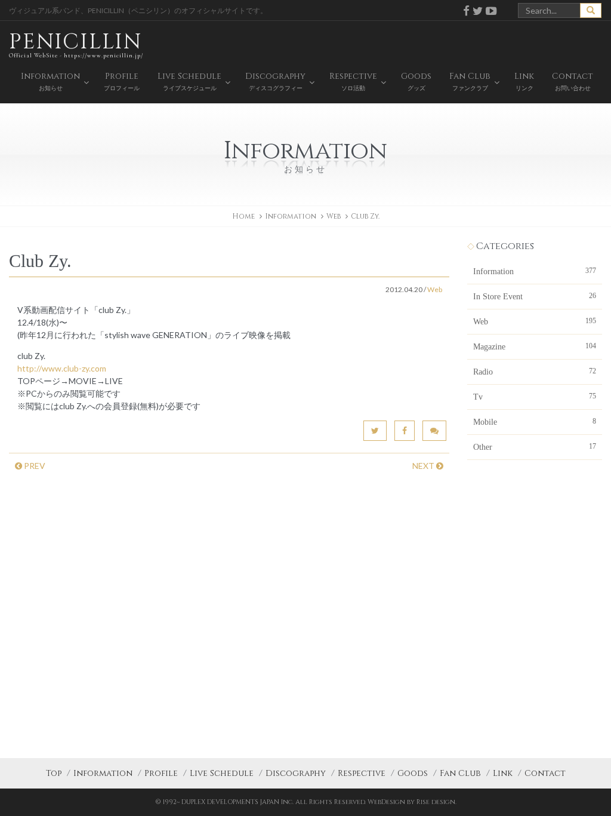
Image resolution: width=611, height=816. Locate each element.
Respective (361, 773)
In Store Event (534, 296)
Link (503, 773)
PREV (33, 466)
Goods (412, 773)
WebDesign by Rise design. (412, 801)
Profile (161, 773)
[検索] (590, 10)
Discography (296, 773)
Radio (534, 371)
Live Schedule (222, 773)
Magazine (534, 346)
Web (333, 216)
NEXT (424, 466)
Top (53, 773)
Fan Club (460, 773)
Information (534, 271)
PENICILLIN (76, 43)
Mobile (534, 422)
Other (534, 447)
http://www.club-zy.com (61, 368)
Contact (545, 773)
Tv (534, 396)
